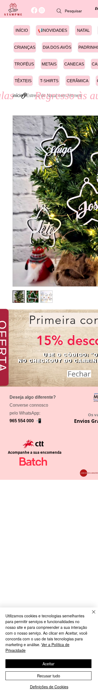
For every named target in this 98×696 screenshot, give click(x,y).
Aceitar (48, 663)
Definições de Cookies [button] (49, 686)
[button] (79, 372)
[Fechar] (90, 615)
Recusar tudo (48, 675)
